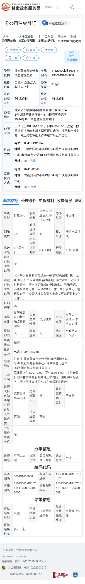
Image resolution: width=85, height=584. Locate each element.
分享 (32, 58)
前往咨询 (29, 160)
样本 (17, 529)
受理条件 (28, 200)
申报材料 (46, 200)
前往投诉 (29, 187)
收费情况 (64, 200)
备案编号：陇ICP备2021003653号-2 (24, 561)
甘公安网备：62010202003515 (27, 567)
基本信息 (11, 200)
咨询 (32, 50)
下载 (14, 58)
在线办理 (12, 50)
